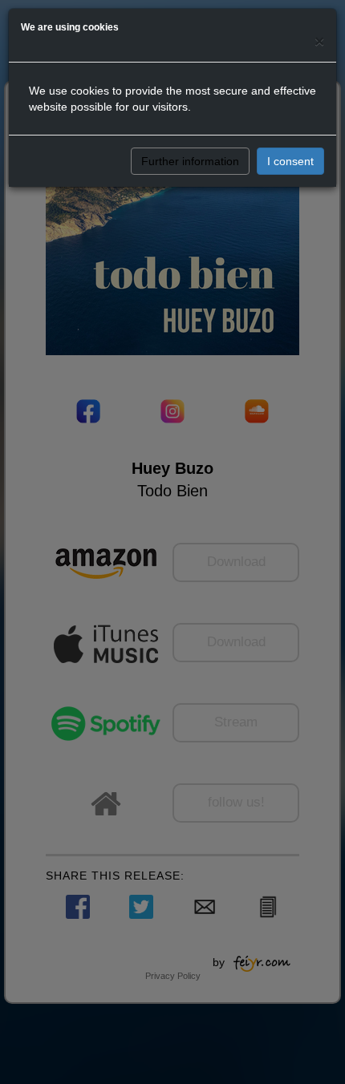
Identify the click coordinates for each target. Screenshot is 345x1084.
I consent (290, 161)
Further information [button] (190, 161)
